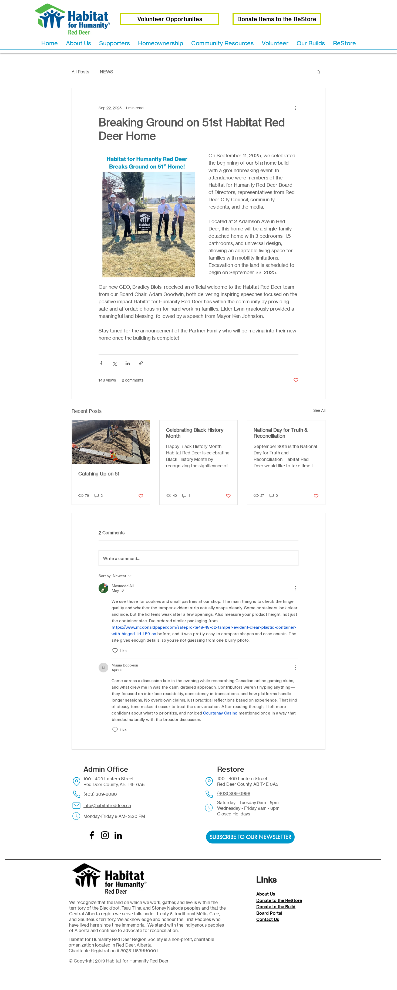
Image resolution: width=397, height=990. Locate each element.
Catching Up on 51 (98, 474)
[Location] (76, 781)
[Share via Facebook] (101, 363)
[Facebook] (91, 835)
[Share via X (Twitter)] (114, 363)
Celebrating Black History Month (194, 433)
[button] (318, 72)
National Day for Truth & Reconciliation (281, 433)
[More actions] (295, 107)
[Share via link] (140, 363)
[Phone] (76, 794)
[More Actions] (295, 588)
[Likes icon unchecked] (115, 650)
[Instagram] (105, 835)
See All (319, 410)
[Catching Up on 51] (111, 442)
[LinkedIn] (118, 835)
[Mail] (76, 805)
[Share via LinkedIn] (127, 363)
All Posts (80, 71)
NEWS (106, 71)
